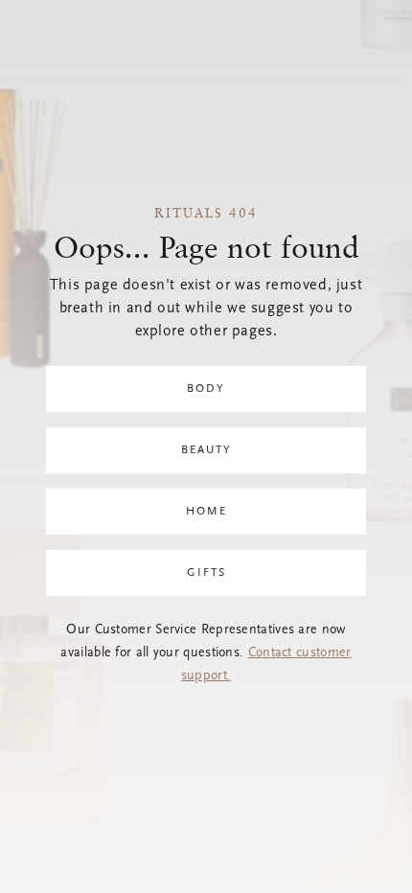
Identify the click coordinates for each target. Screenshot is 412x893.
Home (206, 511)
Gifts (206, 573)
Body (206, 389)
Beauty (206, 450)
